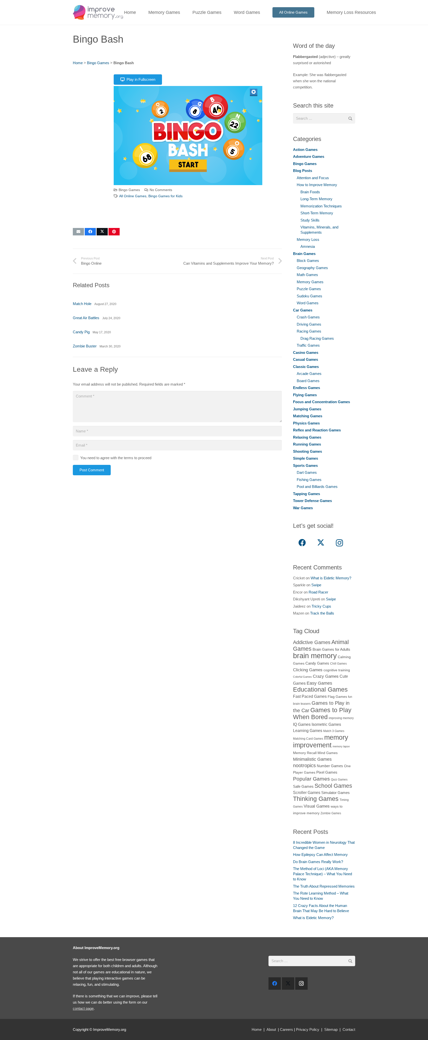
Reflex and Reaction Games (317, 430)
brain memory (315, 655)
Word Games (308, 303)
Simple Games (305, 458)
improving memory (341, 718)
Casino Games (305, 352)
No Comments (161, 190)
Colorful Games (302, 676)
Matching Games (307, 416)
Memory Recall (305, 753)
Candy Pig (81, 332)
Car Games (302, 310)
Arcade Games (309, 373)
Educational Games (320, 689)
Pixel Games (326, 772)
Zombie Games (331, 813)
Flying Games (305, 395)
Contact (349, 1029)
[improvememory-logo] (98, 12)
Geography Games (312, 268)
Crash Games (308, 317)
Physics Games (306, 423)
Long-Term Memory (316, 199)
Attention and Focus (313, 178)
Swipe (316, 585)
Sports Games (305, 465)
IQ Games (302, 724)
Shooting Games (307, 451)
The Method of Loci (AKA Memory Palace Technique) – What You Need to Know (322, 874)
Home (78, 63)
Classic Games (306, 367)
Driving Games (309, 324)
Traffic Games (308, 345)
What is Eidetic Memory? (331, 578)
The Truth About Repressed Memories (324, 886)
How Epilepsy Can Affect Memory (320, 854)
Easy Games (319, 683)
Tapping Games (306, 494)
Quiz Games (339, 779)
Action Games (305, 149)
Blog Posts (302, 171)
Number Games (330, 766)
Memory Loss (308, 239)
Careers (286, 1029)
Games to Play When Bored (322, 713)
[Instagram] (339, 543)
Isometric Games (326, 724)
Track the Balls (322, 613)
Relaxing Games (307, 437)
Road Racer (318, 592)
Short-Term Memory (316, 213)
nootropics (304, 765)
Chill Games (338, 663)
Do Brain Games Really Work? (318, 862)
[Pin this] (114, 231)
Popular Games (311, 779)
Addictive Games (311, 642)
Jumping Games (307, 409)
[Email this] (78, 231)
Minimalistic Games (312, 759)
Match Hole (82, 304)
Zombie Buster (85, 346)
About (271, 1029)
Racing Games (309, 331)
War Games (303, 508)
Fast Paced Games (310, 696)
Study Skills (310, 220)
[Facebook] (302, 543)
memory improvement (320, 741)
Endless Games (306, 388)
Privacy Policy (307, 1029)
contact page (83, 1008)
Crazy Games (326, 676)
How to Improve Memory (317, 185)
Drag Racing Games (317, 338)
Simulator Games (335, 792)
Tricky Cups (321, 606)
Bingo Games (98, 63)
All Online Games (132, 196)
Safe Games (303, 786)
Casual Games (305, 359)
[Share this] (90, 231)
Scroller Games (306, 792)
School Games (333, 786)
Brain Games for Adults (331, 649)
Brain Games (304, 254)
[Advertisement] (92, 147)
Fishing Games (309, 480)
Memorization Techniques (321, 206)
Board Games (308, 381)
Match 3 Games (333, 731)
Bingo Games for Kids (165, 196)
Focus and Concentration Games (321, 402)
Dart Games (307, 472)
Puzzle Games (309, 289)
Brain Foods (310, 192)
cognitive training (336, 670)
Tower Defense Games (312, 501)
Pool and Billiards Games (317, 486)
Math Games (307, 275)
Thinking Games (316, 798)
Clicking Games (307, 669)
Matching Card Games (308, 738)
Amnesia (307, 246)
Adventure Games (308, 156)
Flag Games (337, 697)
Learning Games (307, 730)
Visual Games (317, 806)
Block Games (308, 260)
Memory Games (310, 282)
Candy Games (317, 663)
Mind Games (328, 753)
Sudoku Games (309, 296)
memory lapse (341, 746)
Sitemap (331, 1029)
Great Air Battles (86, 318)
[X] (321, 543)
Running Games (307, 444)
